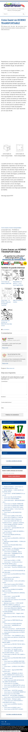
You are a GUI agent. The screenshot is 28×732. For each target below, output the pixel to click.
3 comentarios (6, 329)
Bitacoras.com (10, 368)
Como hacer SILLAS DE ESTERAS (12, 497)
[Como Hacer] (14, 7)
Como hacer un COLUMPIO (11, 683)
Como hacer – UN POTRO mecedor (13, 690)
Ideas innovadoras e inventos (18, 301)
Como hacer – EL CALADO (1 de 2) (13, 649)
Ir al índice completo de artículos (14, 460)
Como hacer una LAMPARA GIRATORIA (14, 661)
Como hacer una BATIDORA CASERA (13, 505)
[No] (21, 731)
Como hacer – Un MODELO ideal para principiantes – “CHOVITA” (6, 303)
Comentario (4, 381)
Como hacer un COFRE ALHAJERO (13, 647)
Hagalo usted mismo (20, 27)
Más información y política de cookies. (11, 731)
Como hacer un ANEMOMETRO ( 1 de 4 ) (14, 606)
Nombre (3, 396)
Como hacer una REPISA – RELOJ (13, 551)
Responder (5, 348)
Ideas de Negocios (5, 29)
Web (2, 407)
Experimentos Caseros (10, 27)
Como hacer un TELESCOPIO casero (13, 507)
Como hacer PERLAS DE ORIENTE (13, 608)
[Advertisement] (14, 41)
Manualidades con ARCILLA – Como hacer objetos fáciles (18, 283)
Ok (1, 731)
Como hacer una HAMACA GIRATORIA (6, 282)
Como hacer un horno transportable (11, 227)
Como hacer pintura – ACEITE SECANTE (14, 628)
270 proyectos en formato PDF (13, 258)
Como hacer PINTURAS (10, 526)
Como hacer (20, 26)
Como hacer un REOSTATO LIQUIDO (13, 709)
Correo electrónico (6, 402)
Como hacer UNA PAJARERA (11, 498)
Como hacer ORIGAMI (9, 598)
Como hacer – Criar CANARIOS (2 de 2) (14, 635)
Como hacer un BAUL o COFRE (12, 560)
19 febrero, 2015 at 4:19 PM (14, 340)
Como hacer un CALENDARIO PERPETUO (15, 692)
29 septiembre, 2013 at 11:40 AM (15, 356)
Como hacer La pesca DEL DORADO (13, 584)
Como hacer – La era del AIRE (12, 596)
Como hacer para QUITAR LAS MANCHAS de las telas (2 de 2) (6, 323)
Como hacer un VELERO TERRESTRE (13, 504)
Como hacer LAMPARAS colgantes (13, 565)
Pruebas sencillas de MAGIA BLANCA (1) (14, 630)
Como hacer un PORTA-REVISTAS (13, 623)
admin (13, 26)
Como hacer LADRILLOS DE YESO (13, 515)
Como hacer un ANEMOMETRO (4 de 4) (14, 685)
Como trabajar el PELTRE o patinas (13, 524)
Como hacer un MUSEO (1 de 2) (12, 707)
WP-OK (8, 723)
